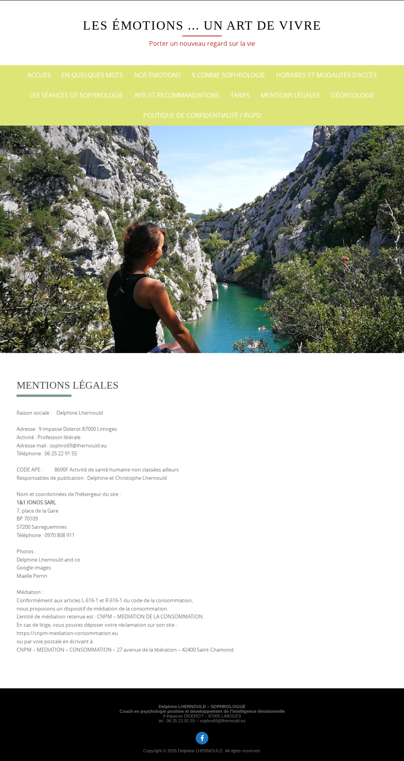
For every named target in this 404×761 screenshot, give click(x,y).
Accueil (39, 75)
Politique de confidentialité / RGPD (202, 115)
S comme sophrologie (228, 75)
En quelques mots (92, 75)
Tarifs (240, 95)
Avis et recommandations (176, 95)
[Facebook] (202, 738)
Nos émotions (157, 75)
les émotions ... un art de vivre (202, 25)
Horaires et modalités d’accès (326, 75)
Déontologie (353, 95)
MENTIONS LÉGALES (290, 95)
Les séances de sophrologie (76, 95)
